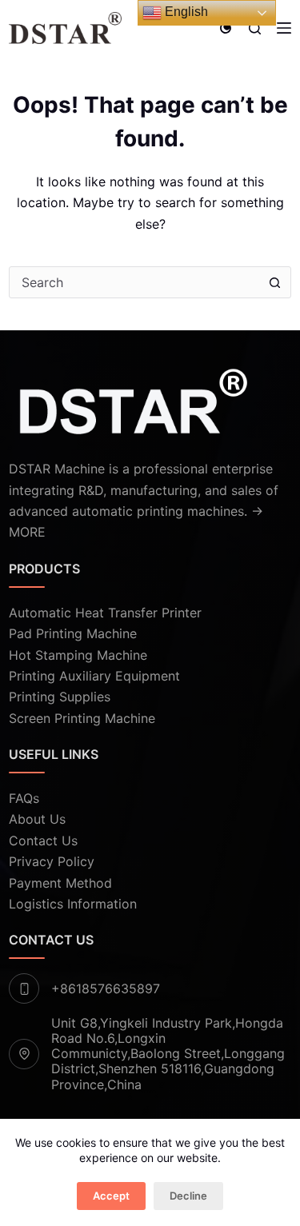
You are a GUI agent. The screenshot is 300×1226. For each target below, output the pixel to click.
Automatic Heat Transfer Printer (105, 613)
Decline (188, 1195)
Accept (111, 1195)
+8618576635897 (105, 988)
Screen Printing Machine (82, 718)
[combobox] (135, 282)
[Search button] (275, 282)
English (185, 11)
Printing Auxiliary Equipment (94, 676)
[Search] (255, 28)
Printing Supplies (59, 697)
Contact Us (43, 841)
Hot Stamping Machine (78, 655)
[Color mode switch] (225, 28)
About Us (37, 819)
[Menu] (284, 28)
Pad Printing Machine (73, 633)
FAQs (24, 798)
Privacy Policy (51, 861)
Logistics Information (73, 904)
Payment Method (60, 883)
